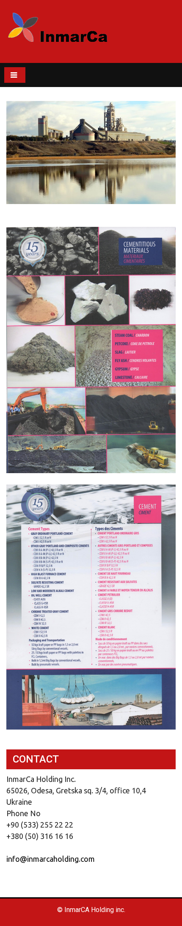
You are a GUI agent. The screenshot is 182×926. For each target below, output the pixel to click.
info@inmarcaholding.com (50, 859)
